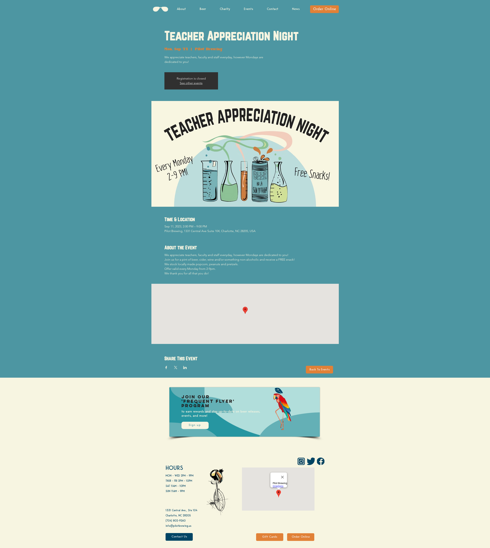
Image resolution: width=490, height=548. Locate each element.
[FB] (320, 461)
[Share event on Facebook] (166, 367)
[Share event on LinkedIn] (185, 367)
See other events (191, 83)
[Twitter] (311, 461)
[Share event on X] (175, 367)
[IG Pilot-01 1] (301, 461)
